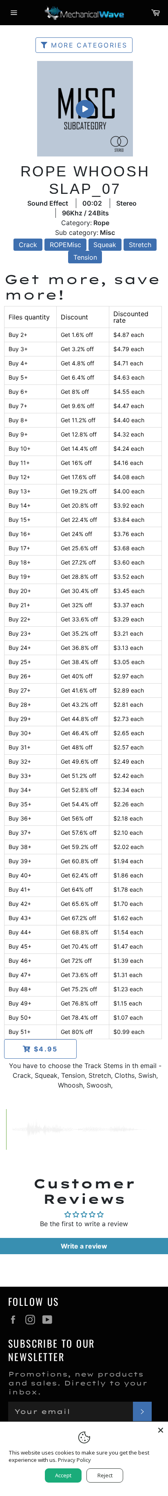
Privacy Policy (74, 1459)
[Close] (161, 1429)
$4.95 (44, 1049)
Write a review (84, 1246)
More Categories (87, 45)
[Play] (84, 108)
